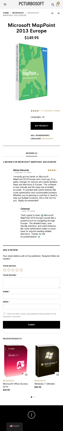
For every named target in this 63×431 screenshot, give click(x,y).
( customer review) (50, 110)
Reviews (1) (31, 153)
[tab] (31, 153)
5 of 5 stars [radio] (21, 270)
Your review (10, 275)
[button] (5, 4)
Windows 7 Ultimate (44, 384)
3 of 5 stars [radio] (13, 270)
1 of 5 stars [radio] (4, 270)
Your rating (9, 266)
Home (6, 13)
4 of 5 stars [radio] (17, 270)
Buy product (41, 126)
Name (6, 292)
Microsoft (18, 13)
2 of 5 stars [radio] (9, 270)
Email (6, 302)
